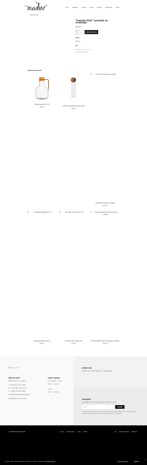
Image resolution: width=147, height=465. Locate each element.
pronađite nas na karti (17, 398)
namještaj (75, 7)
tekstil (117, 7)
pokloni (99, 7)
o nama (79, 431)
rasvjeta (83, 7)
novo (67, 7)
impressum (134, 431)
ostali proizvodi (34, 15)
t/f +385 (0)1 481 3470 (18, 388)
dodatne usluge (70, 431)
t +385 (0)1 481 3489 (17, 385)
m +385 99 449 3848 (17, 391)
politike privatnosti (124, 431)
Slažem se (136, 461)
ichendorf (77, 41)
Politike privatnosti (50, 461)
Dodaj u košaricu (91, 32)
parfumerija (108, 7)
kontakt (85, 431)
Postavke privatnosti (123, 461)
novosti (62, 431)
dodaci (92, 7)
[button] (116, 2)
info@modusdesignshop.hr (19, 394)
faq (115, 431)
